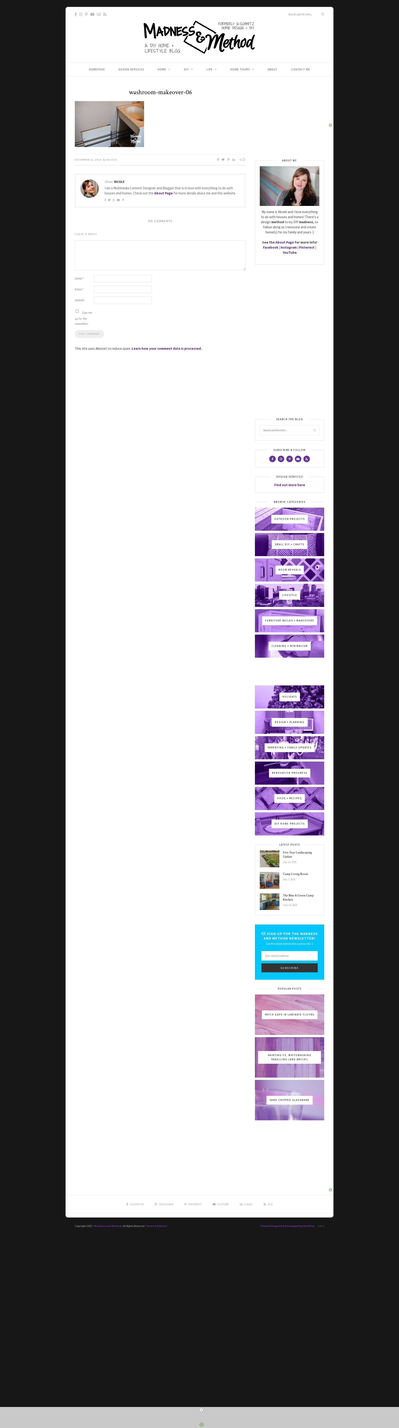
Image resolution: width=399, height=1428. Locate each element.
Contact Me (300, 69)
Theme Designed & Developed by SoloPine (287, 1226)
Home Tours (240, 69)
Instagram (289, 247)
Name (79, 278)
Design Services (131, 69)
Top (320, 1226)
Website (79, 300)
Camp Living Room (295, 874)
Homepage (97, 69)
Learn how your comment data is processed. (167, 348)
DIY (186, 69)
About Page (163, 193)
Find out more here (289, 485)
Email (79, 289)
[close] (201, 1410)
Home (162, 69)
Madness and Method (108, 1226)
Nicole (112, 159)
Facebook (270, 247)
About (273, 69)
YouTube (290, 252)
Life (210, 69)
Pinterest (306, 247)
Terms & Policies (156, 1226)
